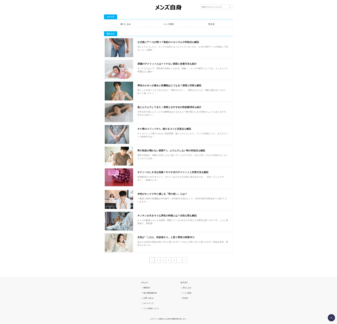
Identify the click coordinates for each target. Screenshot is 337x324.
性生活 (211, 24)
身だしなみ (125, 24)
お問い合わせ (148, 298)
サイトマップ (148, 303)
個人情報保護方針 (150, 293)
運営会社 (146, 288)
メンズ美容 (168, 24)
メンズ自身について (151, 308)
